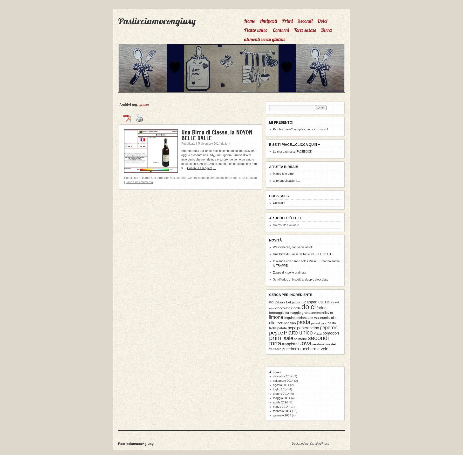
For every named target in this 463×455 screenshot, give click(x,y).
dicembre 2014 (283, 376)
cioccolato (282, 308)
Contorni (281, 30)
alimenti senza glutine (264, 39)
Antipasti (268, 21)
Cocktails (279, 203)
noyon (253, 178)
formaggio (277, 312)
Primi (287, 21)
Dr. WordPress (319, 443)
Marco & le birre (152, 178)
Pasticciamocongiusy (157, 21)
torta (275, 343)
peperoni (329, 327)
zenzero (275, 349)
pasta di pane (319, 323)
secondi (318, 337)
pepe (292, 327)
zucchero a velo (314, 348)
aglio (273, 302)
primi (276, 337)
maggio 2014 (281, 398)
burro (299, 302)
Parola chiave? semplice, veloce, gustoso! (300, 129)
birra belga (217, 178)
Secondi (305, 21)
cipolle (296, 308)
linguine (290, 318)
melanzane (304, 318)
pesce (276, 333)
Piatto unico (256, 30)
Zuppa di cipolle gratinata (289, 272)
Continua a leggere (201, 168)
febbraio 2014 (282, 411)
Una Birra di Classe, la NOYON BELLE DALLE (216, 135)
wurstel (330, 344)
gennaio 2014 (282, 415)
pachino (290, 323)
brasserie (231, 178)
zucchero (290, 348)
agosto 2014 (281, 385)
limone (276, 317)
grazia (243, 178)
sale (288, 338)
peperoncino (308, 327)
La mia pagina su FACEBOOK (292, 151)
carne (324, 301)
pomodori (330, 333)
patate (282, 328)
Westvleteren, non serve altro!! (293, 247)
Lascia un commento (139, 182)
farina (321, 307)
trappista (290, 343)
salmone (300, 339)
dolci (308, 307)
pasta (303, 322)
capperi (311, 302)
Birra (326, 30)
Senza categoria (175, 178)
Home (249, 21)
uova (305, 343)
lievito (328, 312)
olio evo (276, 322)
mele (317, 317)
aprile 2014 (280, 402)
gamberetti (317, 312)
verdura (318, 344)
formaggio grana (298, 312)
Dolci (322, 21)
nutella (325, 318)
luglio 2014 (280, 389)
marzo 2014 (281, 406)
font (227, 143)
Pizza (317, 333)
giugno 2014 (281, 393)
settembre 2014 (283, 380)
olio (333, 318)
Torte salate (305, 30)
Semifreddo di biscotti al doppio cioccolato (300, 279)
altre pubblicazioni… (286, 180)
